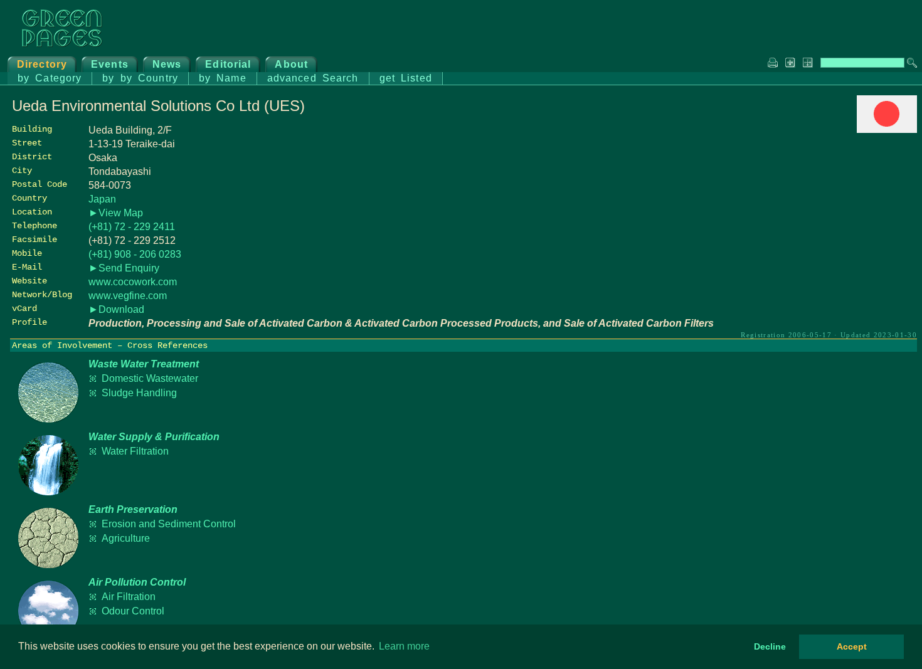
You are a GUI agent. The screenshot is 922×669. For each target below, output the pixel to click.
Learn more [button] (404, 646)
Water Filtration (135, 451)
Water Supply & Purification (154, 436)
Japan (102, 199)
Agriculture (126, 538)
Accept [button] (852, 646)
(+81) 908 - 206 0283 (134, 254)
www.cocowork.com (132, 282)
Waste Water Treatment (143, 364)
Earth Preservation (133, 509)
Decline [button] (770, 646)
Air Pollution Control (137, 582)
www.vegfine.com (127, 295)
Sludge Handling (139, 392)
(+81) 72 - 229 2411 (131, 226)
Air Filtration (129, 596)
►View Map (115, 213)
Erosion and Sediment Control (169, 524)
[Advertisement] (823, 223)
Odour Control (133, 611)
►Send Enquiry (123, 268)
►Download (116, 309)
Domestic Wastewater (150, 378)
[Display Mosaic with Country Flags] (887, 129)
